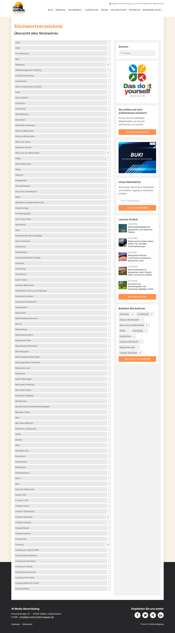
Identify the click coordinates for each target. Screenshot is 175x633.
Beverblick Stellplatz (62, 395)
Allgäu (62, 158)
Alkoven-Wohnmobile (62, 136)
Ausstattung (62, 274)
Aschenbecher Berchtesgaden (62, 235)
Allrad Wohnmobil (62, 164)
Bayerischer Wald (62, 340)
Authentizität (62, 307)
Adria (62, 92)
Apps (62, 230)
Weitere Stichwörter (137, 359)
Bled (62, 417)
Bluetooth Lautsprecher (62, 428)
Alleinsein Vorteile (62, 147)
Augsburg (62, 263)
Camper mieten (62, 506)
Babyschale (62, 313)
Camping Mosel (62, 588)
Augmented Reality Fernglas (62, 257)
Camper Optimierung (62, 511)
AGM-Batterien (62, 114)
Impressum (15, 624)
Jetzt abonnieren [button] (137, 208)
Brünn (62, 478)
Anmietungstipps (62, 213)
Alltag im (62, 175)
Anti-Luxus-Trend (62, 219)
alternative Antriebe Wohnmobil (62, 202)
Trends (104, 10)
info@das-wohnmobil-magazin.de (36, 617)
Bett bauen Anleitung (62, 384)
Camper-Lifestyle (62, 522)
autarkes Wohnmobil (62, 285)
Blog (50, 10)
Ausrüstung (91, 10)
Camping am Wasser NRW (62, 550)
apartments (62, 224)
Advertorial (62, 109)
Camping (62, 544)
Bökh (62, 445)
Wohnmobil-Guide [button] (151, 10)
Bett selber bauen (62, 390)
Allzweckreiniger (62, 186)
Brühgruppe (62, 467)
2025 (62, 42)
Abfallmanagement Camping (62, 70)
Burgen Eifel (62, 495)
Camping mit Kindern (62, 577)
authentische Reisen (62, 296)
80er (62, 59)
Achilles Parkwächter (62, 75)
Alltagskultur (62, 180)
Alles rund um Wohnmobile (62, 153)
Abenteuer (62, 64)
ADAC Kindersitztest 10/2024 (62, 87)
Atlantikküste (62, 252)
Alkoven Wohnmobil (62, 131)
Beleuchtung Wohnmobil (62, 346)
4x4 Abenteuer (62, 53)
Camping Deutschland (62, 561)
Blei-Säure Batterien (62, 423)
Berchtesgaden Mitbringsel (62, 357)
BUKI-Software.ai (157, 624)
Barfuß (62, 324)
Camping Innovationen (62, 572)
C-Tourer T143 (62, 500)
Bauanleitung (62, 329)
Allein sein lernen (62, 142)
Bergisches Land (62, 368)
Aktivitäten (62, 120)
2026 (62, 48)
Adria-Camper (62, 97)
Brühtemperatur (62, 473)
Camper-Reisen (62, 528)
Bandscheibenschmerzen (62, 318)
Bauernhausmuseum (62, 335)
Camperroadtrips (62, 533)
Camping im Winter (62, 566)
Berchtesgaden (62, 351)
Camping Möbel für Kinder (62, 583)
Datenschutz (27, 624)
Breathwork (62, 456)
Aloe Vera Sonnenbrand (62, 191)
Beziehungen (62, 401)
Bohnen (62, 440)
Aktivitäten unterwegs (62, 125)
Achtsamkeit (62, 81)
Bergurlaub (62, 373)
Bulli (62, 484)
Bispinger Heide (62, 412)
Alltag (62, 169)
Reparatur (134, 10)
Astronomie (62, 246)
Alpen (62, 197)
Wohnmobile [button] (74, 10)
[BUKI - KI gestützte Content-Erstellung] (137, 157)
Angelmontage (62, 208)
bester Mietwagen (62, 379)
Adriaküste (62, 103)
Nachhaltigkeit (119, 10)
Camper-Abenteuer (62, 517)
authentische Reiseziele (62, 302)
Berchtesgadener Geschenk (62, 362)
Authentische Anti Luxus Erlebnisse (62, 291)
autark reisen (62, 280)
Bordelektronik (62, 450)
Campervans (62, 539)
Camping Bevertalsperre (62, 555)
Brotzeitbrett (62, 462)
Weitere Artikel (137, 297)
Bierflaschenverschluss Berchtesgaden (62, 406)
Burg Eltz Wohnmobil (62, 489)
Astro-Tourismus (62, 241)
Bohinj (62, 434)
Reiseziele (60, 10)
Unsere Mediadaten (137, 132)
